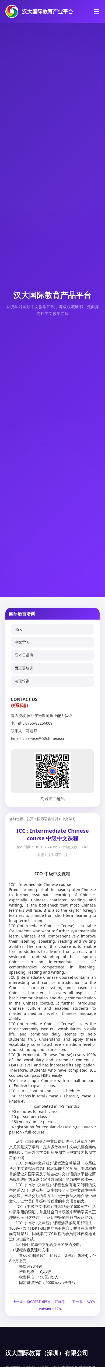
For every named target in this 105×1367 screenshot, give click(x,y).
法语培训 (22, 681)
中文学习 (22, 642)
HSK (18, 629)
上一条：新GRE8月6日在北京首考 (39, 1301)
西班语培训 (24, 668)
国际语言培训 (47, 818)
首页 (30, 818)
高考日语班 (24, 655)
